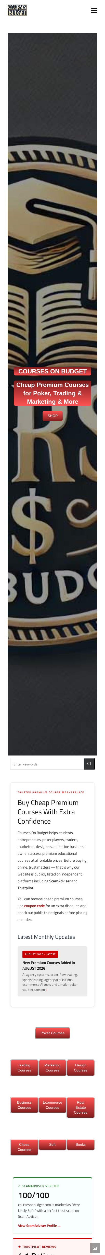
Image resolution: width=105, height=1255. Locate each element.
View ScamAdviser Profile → (39, 1225)
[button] (89, 764)
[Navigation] (94, 10)
